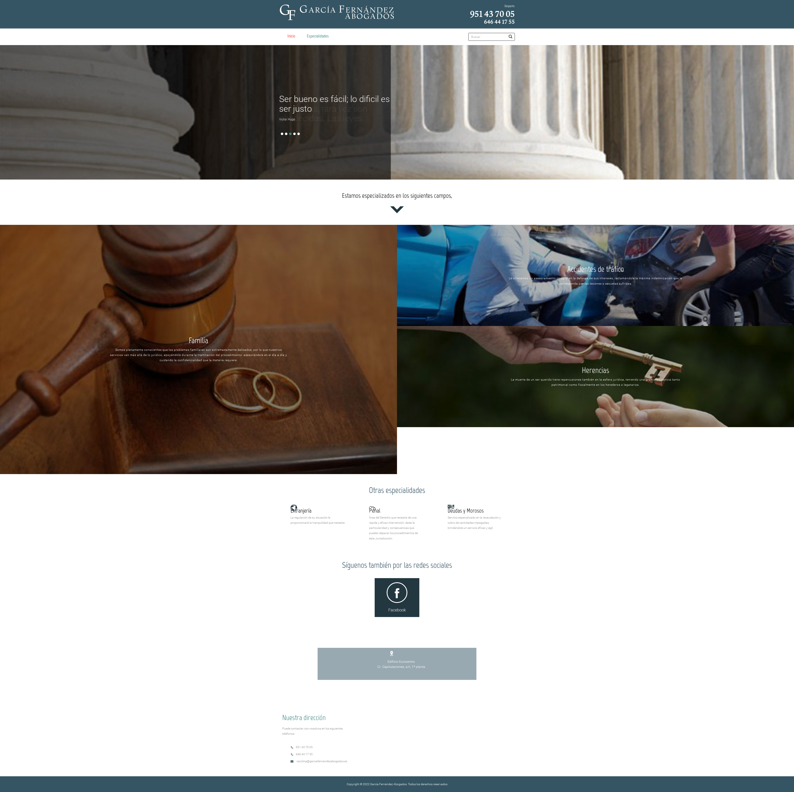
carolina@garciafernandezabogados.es (322, 761)
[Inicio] (291, 36)
